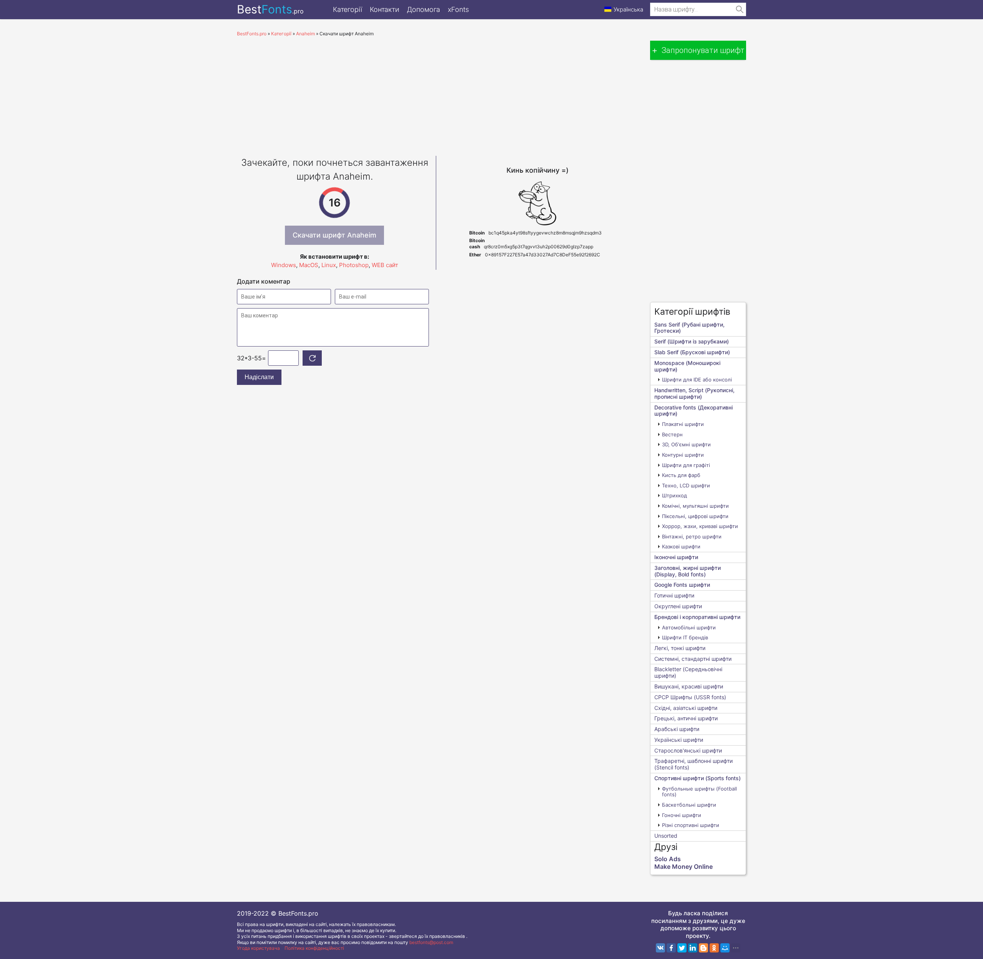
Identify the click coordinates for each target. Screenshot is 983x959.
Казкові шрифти (681, 546)
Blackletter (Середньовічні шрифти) (688, 672)
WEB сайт (385, 265)
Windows (283, 265)
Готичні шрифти (674, 595)
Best (270, 9)
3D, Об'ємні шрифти (686, 444)
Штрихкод (674, 495)
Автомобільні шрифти (689, 627)
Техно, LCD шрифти (686, 485)
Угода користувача (258, 948)
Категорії (347, 9)
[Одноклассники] (714, 947)
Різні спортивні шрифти (690, 825)
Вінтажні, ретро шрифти (692, 536)
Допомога (423, 9)
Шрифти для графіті (686, 465)
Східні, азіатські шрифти (685, 708)
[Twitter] (682, 947)
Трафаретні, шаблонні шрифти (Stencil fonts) (693, 764)
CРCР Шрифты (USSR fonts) (690, 697)
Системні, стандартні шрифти (692, 658)
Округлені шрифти (678, 606)
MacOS (308, 265)
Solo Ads (667, 859)
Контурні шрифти (683, 455)
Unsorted (665, 835)
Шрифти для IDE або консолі (697, 379)
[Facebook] (671, 947)
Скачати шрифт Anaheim (334, 235)
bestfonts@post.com (431, 942)
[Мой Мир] (725, 947)
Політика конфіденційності (314, 948)
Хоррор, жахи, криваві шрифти (700, 526)
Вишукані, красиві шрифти (688, 686)
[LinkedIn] (692, 947)
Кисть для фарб (681, 475)
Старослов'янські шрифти (688, 750)
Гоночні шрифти (681, 815)
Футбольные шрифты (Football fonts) (699, 792)
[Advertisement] (436, 94)
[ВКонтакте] (660, 947)
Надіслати (259, 377)
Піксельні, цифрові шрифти (695, 516)
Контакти (384, 9)
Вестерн (672, 434)
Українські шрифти (678, 739)
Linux (328, 265)
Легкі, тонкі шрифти (679, 648)
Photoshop (354, 265)
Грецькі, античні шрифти (686, 718)
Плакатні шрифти (683, 424)
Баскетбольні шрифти (689, 805)
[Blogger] (703, 947)
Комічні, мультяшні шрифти (695, 506)
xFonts (458, 9)
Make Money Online (683, 866)
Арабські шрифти (676, 729)
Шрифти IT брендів (685, 637)
